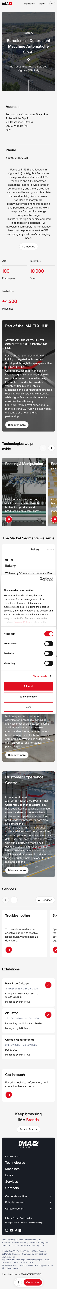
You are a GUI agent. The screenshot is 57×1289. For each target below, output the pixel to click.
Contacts (12, 1188)
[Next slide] (51, 448)
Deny (28, 707)
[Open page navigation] (18, 1282)
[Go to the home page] (7, 3)
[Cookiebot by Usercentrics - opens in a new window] (40, 579)
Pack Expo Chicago (17, 983)
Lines (9, 1175)
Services (11, 1181)
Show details (40, 676)
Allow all (28, 686)
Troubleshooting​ (17, 915)
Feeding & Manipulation (24, 464)
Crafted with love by (21, 1274)
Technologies (15, 1162)
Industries (29, 3)
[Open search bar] (52, 3)
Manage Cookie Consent (16, 1222)
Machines (12, 1169)
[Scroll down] (28, 85)
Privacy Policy (22, 622)
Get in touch (15, 1075)
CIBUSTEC (11, 1013)
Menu (41, 3)
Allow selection (28, 696)
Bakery (10, 566)
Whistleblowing (35, 1222)
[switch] (48, 643)
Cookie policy (26, 1218)
